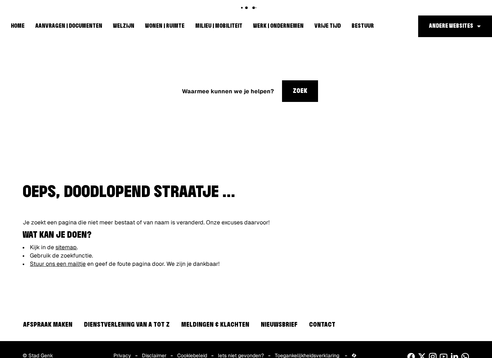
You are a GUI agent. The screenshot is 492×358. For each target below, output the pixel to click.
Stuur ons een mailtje (58, 264)
